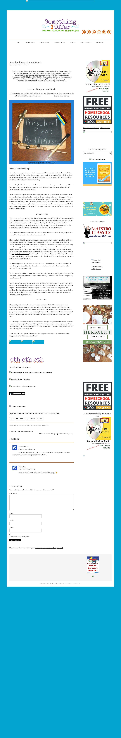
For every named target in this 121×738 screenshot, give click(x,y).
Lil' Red (39, 425)
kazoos (20, 307)
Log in (80, 583)
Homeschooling (33, 425)
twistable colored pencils (51, 273)
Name (11, 513)
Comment (13, 493)
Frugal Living (26, 425)
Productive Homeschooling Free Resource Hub (96, 129)
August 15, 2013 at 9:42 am (27, 449)
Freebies (21, 425)
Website (11, 527)
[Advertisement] (60, 51)
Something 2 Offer (26, 20)
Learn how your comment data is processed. (49, 548)
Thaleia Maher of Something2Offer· (65, 583)
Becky (20, 466)
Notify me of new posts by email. (19, 537)
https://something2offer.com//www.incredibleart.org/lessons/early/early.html (34, 413)
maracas (33, 307)
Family (17, 425)
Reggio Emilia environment (20, 254)
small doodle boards (19, 276)
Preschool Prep (45, 425)
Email (11, 520)
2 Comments (25, 65)
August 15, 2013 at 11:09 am (27, 469)
